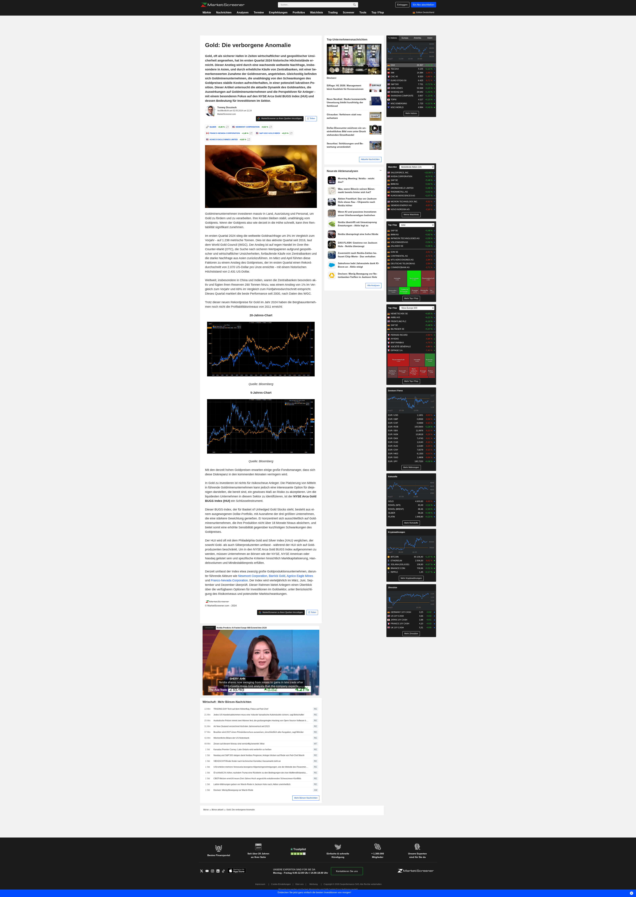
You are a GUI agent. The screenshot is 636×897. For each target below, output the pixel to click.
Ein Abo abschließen (423, 4)
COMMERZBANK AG (400, 267)
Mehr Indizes (411, 113)
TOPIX (394, 99)
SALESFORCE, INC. (400, 172)
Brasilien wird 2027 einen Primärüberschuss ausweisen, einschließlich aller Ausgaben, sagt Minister (258, 732)
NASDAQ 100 (397, 92)
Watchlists (316, 12)
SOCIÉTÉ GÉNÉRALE (401, 346)
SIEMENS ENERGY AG (401, 205)
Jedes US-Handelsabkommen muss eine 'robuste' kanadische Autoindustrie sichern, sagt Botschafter (258, 715)
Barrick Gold (277, 576)
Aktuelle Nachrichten (370, 159)
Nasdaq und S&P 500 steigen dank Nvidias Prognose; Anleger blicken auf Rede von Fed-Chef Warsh (258, 755)
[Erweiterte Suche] (354, 4)
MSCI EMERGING (399, 103)
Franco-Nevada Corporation (229, 580)
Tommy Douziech (227, 107)
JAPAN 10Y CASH (399, 620)
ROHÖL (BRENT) (396, 509)
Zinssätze (392, 587)
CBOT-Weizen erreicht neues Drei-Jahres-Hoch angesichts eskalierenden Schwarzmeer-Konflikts (257, 778)
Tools (362, 12)
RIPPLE (394, 572)
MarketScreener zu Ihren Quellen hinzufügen (281, 118)
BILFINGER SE (397, 329)
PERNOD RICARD (399, 335)
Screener (348, 12)
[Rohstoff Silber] (227, 127)
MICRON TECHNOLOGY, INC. (404, 201)
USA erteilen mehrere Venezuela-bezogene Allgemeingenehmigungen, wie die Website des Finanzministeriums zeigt (260, 767)
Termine (259, 12)
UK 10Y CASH (397, 627)
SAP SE (394, 180)
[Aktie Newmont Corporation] (270, 127)
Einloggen (402, 4)
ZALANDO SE (397, 246)
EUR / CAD (393, 442)
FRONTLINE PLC (398, 321)
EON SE (394, 252)
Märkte (207, 12)
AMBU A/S (395, 317)
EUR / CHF (393, 423)
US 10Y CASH (397, 616)
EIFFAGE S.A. (397, 350)
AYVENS (395, 339)
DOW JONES (397, 88)
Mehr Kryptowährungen (411, 578)
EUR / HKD (393, 453)
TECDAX (395, 69)
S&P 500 (395, 84)
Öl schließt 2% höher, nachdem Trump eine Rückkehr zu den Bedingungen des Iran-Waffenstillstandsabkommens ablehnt (260, 773)
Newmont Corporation (252, 576)
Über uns (299, 884)
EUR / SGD (393, 457)
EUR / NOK (393, 434)
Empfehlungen (278, 12)
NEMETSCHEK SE (399, 313)
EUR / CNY (393, 450)
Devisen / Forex (395, 391)
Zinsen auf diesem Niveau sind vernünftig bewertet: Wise (239, 744)
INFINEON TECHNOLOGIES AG (405, 238)
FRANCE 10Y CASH (400, 623)
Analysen (243, 12)
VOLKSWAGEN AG (399, 242)
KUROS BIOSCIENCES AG (403, 196)
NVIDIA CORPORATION (401, 176)
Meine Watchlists (411, 214)
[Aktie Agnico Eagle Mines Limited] (248, 139)
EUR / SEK (393, 430)
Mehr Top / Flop (411, 298)
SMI (392, 73)
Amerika (417, 38)
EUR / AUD (393, 446)
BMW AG (395, 184)
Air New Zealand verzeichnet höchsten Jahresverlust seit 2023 (241, 726)
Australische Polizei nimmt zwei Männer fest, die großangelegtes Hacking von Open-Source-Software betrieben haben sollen (260, 720)
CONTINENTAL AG (399, 256)
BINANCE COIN (398, 568)
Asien (429, 38)
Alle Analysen (373, 285)
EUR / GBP (393, 419)
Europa (405, 38)
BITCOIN (395, 557)
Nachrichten (224, 12)
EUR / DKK (393, 438)
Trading (333, 12)
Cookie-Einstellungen (281, 884)
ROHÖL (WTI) (394, 505)
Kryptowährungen (396, 532)
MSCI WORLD (397, 107)
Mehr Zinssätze (411, 633)
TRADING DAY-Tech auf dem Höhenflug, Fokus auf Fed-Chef (240, 709)
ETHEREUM (396, 561)
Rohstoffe (392, 477)
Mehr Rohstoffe (411, 523)
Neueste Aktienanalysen (342, 171)
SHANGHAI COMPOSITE (402, 96)
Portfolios (299, 12)
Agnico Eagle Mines (300, 576)
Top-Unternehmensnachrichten (347, 39)
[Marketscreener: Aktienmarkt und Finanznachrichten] (222, 4)
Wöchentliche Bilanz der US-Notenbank (231, 738)
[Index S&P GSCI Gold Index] (290, 133)
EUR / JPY (393, 461)
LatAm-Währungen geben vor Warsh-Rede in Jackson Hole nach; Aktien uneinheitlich (252, 784)
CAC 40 (394, 76)
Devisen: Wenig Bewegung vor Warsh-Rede (233, 790)
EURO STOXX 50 (398, 80)
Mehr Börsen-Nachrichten (306, 798)
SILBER (391, 513)
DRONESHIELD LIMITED (402, 188)
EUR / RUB (393, 427)
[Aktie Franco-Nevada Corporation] (250, 133)
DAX (393, 65)
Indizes (393, 38)
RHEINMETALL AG (399, 192)
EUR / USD (393, 415)
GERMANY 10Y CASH (401, 612)
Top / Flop (377, 12)
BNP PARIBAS (397, 342)
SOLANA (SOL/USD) (400, 564)
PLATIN (391, 517)
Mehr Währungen (411, 467)
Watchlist (392, 167)
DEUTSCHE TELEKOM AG (403, 263)
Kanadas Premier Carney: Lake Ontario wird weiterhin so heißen (242, 749)
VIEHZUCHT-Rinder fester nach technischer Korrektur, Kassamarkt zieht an (247, 761)
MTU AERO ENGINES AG (402, 260)
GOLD (391, 501)
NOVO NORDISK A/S (400, 209)
